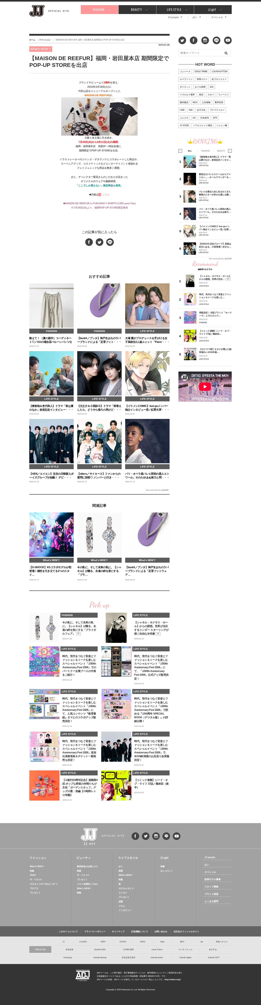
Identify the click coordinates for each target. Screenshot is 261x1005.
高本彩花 (219, 102)
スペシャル (217, 17)
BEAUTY (136, 9)
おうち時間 (200, 87)
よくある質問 (211, 901)
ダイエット (185, 87)
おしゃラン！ (167, 871)
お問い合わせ (160, 931)
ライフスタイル (128, 857)
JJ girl (212, 9)
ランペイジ (223, 94)
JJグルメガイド (126, 888)
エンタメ (123, 892)
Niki (191, 110)
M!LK (195, 102)
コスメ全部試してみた (87, 884)
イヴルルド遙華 (187, 94)
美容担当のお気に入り (87, 866)
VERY (103, 942)
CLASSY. (83, 942)
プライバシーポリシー (95, 931)
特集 (32, 871)
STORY (122, 942)
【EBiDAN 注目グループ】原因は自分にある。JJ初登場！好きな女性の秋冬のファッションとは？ (215, 245)
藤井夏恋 (184, 102)
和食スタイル (222, 942)
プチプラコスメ (217, 110)
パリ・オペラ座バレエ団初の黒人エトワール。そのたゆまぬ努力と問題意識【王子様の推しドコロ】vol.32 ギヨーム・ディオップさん (215, 210)
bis (202, 942)
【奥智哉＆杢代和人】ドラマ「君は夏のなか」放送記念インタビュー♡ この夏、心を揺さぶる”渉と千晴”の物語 (215, 158)
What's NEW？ (37, 866)
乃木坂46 (204, 118)
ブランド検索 (211, 894)
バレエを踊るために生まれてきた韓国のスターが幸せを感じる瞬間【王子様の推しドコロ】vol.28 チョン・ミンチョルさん (215, 193)
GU (194, 118)
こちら (106, 194)
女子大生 (201, 110)
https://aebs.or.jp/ (172, 979)
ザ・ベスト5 (36, 879)
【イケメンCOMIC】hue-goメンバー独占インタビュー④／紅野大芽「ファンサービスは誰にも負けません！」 (215, 228)
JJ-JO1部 (184, 125)
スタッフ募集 (211, 886)
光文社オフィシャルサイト (186, 931)
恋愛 (121, 901)
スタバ (211, 94)
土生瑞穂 (206, 102)
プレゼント (35, 892)
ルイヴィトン (186, 79)
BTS (215, 118)
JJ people (173, 17)
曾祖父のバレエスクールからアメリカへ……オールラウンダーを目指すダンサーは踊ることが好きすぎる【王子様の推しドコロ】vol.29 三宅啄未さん (215, 176)
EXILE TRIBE (201, 71)
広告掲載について (139, 931)
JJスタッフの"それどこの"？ (44, 884)
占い (195, 17)
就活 (201, 94)
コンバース (185, 71)
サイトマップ (118, 931)
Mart (162, 942)
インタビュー (125, 910)
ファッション (45, 40)
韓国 (79, 871)
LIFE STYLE (174, 9)
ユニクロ (184, 118)
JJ (63, 942)
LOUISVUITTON (219, 71)
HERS (142, 942)
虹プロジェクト (219, 79)
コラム (122, 906)
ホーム (32, 40)
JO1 (212, 87)
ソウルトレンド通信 (202, 125)
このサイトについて (68, 931)
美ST (182, 942)
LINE (182, 110)
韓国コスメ (202, 79)
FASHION (98, 9)
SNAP (33, 875)
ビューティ (84, 857)
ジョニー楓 (221, 125)
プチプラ (34, 888)
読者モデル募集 (213, 879)
